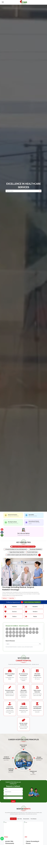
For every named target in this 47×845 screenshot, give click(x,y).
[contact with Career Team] (2, 838)
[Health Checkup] (2, 535)
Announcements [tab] (26, 818)
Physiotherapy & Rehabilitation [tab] (36, 549)
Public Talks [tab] (19, 818)
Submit (13, 801)
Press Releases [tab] (33, 818)
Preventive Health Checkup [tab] (32, 552)
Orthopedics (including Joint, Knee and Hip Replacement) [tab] (16, 549)
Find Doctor (5, 598)
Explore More (11, 598)
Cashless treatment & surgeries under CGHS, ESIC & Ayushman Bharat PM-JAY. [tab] (22, 554)
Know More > (23, 748)
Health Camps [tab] (13, 818)
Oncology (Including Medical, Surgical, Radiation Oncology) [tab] (23, 546)
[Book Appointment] (2, 532)
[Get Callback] (2, 529)
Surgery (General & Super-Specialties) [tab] (17, 552)
